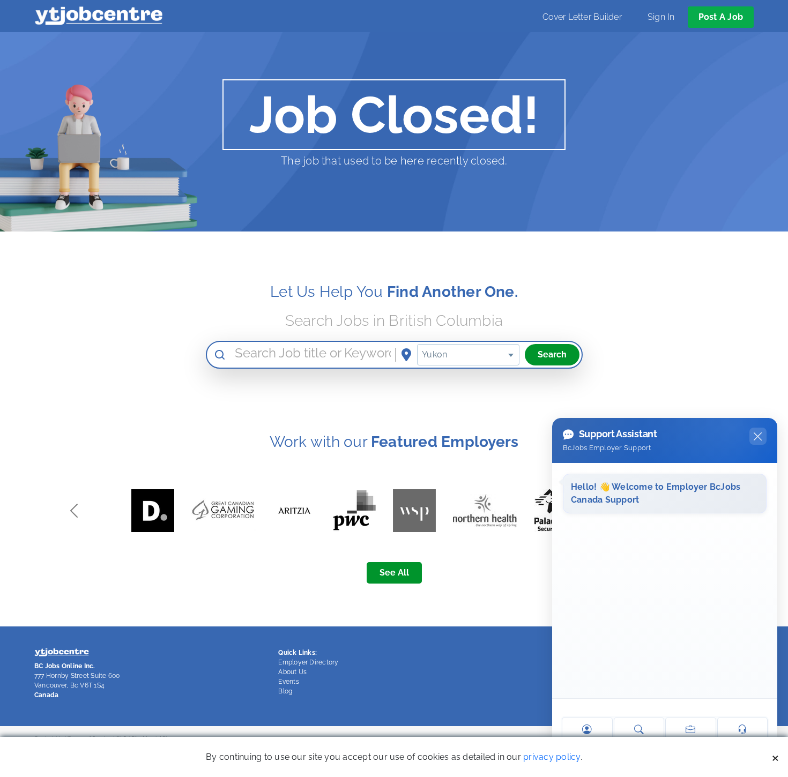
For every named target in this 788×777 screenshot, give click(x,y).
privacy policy (551, 757)
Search (552, 354)
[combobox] (468, 354)
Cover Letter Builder (582, 17)
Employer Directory (308, 662)
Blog (285, 691)
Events (288, 681)
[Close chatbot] (758, 436)
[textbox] (468, 354)
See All (394, 572)
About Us (292, 672)
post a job (720, 17)
